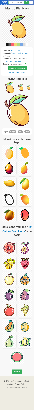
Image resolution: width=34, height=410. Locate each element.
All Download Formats (17, 72)
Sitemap (25, 387)
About (26, 381)
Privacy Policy (20, 384)
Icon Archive (15, 50)
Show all (17, 371)
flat (20, 132)
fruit (27, 132)
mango (12, 132)
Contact (10, 384)
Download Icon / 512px (17, 68)
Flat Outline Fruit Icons (19, 53)
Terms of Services (13, 387)
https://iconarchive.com (12, 61)
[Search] (26, 2)
